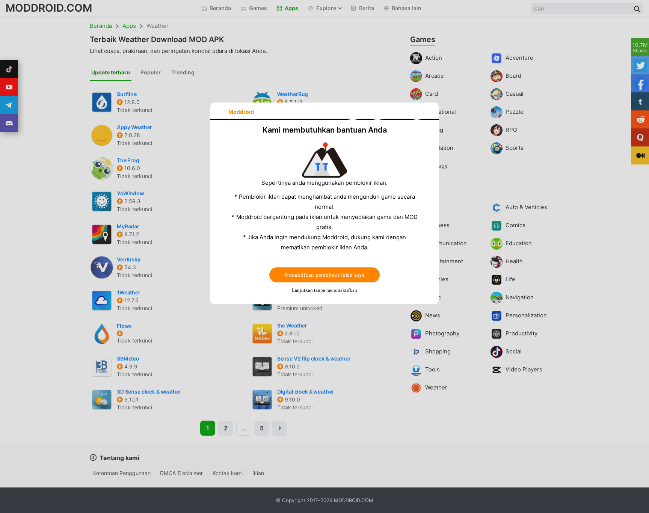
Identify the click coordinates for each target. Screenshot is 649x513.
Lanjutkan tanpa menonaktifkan (324, 290)
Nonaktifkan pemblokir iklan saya (325, 275)
